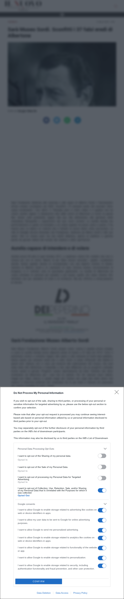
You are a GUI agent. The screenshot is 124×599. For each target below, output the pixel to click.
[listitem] (62, 448)
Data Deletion (44, 593)
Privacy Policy (80, 593)
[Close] (118, 393)
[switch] (102, 456)
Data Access (62, 593)
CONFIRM (39, 581)
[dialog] (62, 493)
